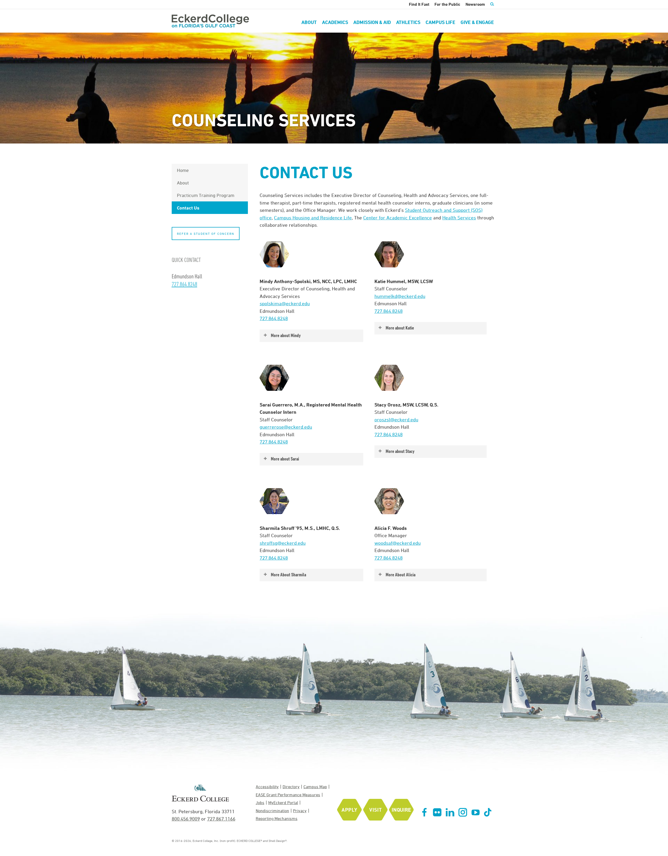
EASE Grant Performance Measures (288, 794)
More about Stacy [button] (400, 451)
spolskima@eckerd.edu (285, 303)
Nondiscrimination (272, 810)
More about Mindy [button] (286, 335)
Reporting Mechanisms (276, 818)
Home (183, 170)
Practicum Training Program (205, 195)
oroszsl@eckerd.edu (396, 419)
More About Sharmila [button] (288, 574)
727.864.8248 (274, 318)
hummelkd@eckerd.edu (399, 296)
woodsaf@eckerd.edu (397, 543)
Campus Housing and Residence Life (313, 217)
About (183, 182)
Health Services (459, 217)
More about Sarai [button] (285, 459)
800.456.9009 (186, 819)
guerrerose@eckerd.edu (286, 427)
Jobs (260, 802)
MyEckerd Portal (283, 802)
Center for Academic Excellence (397, 217)
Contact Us (188, 207)
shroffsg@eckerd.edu (283, 543)
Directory (291, 786)
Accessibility (267, 786)
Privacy (300, 810)
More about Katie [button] (400, 328)
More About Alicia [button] (400, 574)
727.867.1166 (221, 819)
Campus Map (315, 786)
